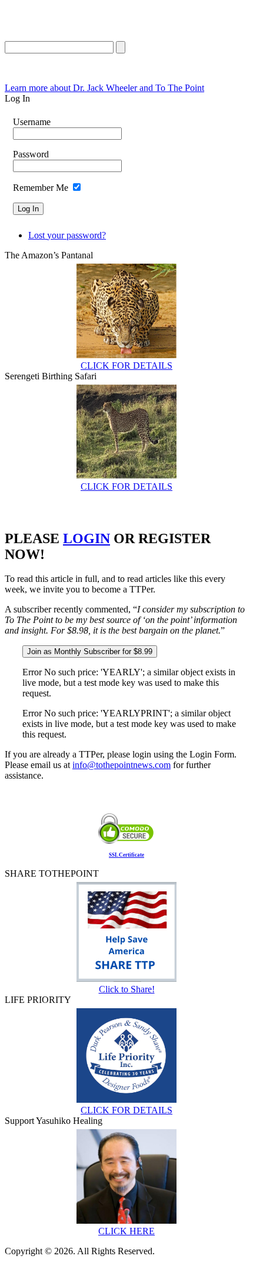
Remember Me (40, 188)
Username (32, 122)
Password (31, 154)
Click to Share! (127, 989)
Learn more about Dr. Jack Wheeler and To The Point (104, 88)
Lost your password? (67, 235)
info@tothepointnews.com (121, 765)
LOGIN (86, 538)
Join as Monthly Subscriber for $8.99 (89, 651)
